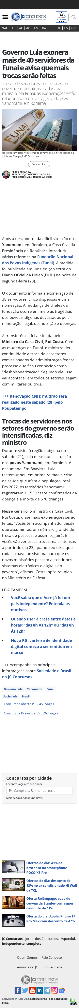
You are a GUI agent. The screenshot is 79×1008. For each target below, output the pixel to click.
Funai (50, 689)
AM (36, 28)
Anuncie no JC (27, 967)
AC (14, 28)
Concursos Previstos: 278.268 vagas (31, 713)
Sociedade (10, 696)
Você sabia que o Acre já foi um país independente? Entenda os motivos (40, 603)
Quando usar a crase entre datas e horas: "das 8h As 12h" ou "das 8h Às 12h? (43, 625)
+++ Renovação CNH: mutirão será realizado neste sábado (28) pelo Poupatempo (34, 402)
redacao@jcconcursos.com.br (31, 174)
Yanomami (34, 689)
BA (44, 28)
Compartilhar (39, 164)
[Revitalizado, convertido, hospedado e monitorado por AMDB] (73, 1001)
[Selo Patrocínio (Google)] (62, 16)
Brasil (26, 696)
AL (21, 28)
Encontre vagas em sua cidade (24, 784)
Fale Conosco (52, 957)
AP (28, 28)
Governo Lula (13, 689)
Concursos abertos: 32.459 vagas (29, 704)
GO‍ (73, 28)
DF (59, 28)
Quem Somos (27, 957)
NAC (5, 28)
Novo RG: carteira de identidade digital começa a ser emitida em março (41, 646)
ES (66, 28)
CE (51, 28)
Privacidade (53, 967)
